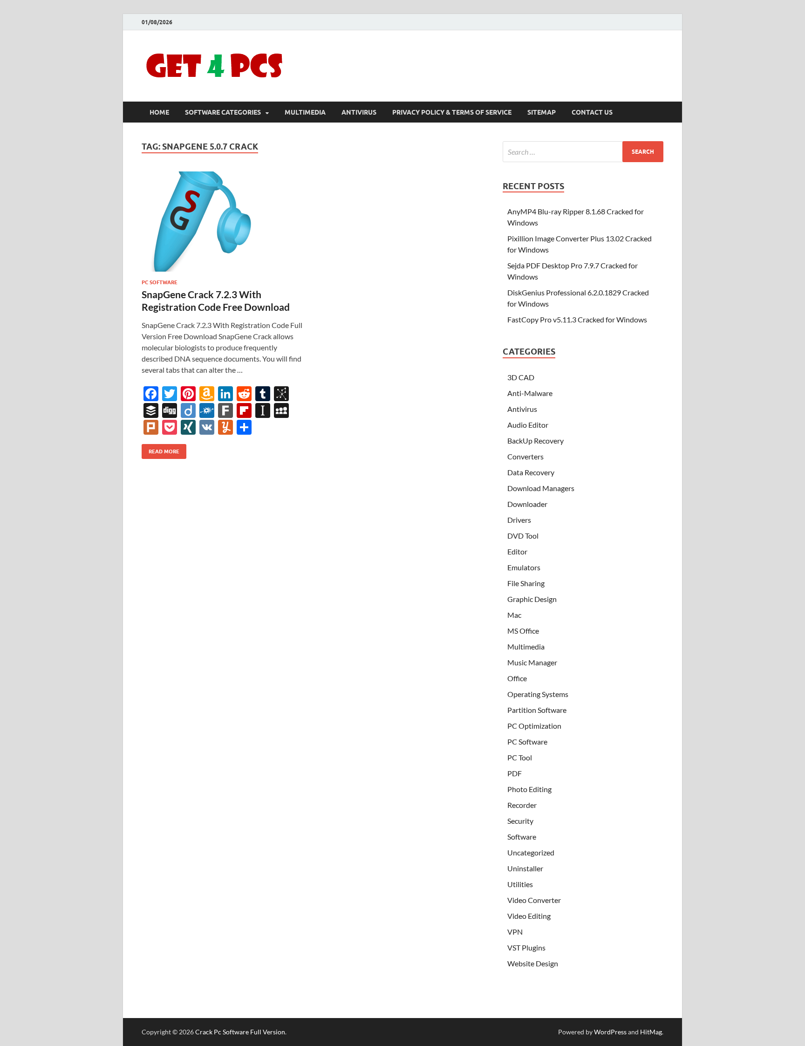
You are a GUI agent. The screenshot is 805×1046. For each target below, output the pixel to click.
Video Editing (529, 915)
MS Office (523, 630)
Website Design (532, 963)
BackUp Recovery (535, 440)
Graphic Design (532, 599)
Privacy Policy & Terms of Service (452, 112)
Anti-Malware (530, 393)
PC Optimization (534, 725)
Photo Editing (529, 789)
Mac (514, 614)
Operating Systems (537, 694)
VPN (515, 931)
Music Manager (532, 662)
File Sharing (526, 583)
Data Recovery (530, 472)
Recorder (522, 804)
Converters (525, 456)
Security (520, 820)
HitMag (651, 1032)
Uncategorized (530, 852)
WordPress (610, 1032)
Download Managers (540, 488)
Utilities (520, 884)
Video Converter (534, 900)
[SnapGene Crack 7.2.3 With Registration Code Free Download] (223, 221)
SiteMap (541, 112)
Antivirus (358, 112)
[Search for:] (583, 151)
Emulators (523, 567)
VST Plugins (526, 947)
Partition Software (536, 709)
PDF (514, 773)
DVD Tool (523, 535)
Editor (517, 551)
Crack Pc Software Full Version (240, 1032)
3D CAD (520, 377)
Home (159, 112)
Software (521, 836)
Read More (160, 449)
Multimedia (305, 112)
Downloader (527, 503)
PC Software (159, 282)
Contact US (592, 112)
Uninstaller (525, 868)
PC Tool (519, 757)
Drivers (519, 519)
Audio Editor (527, 424)
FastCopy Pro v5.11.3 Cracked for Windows (577, 319)
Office (517, 678)
